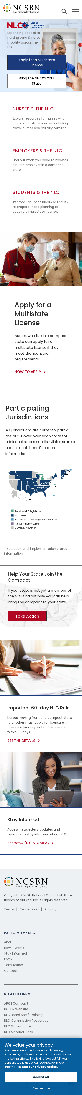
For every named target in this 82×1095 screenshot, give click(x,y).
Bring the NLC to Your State (36, 81)
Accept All (41, 1077)
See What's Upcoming (28, 842)
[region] (41, 1066)
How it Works (14, 947)
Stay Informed (15, 953)
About (9, 942)
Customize (41, 1088)
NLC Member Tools (19, 1032)
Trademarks (29, 909)
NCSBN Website (16, 1009)
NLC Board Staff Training (23, 1015)
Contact (11, 970)
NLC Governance (17, 1026)
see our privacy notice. (40, 1067)
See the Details (21, 740)
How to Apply (28, 371)
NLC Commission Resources (26, 1020)
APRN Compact (16, 1003)
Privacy (50, 909)
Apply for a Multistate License (36, 62)
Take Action (27, 616)
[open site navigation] (64, 11)
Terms (9, 909)
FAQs (8, 959)
